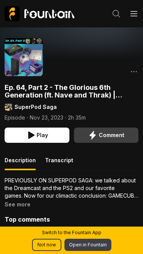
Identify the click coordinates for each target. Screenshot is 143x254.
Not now (46, 245)
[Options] (133, 71)
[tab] (20, 163)
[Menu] (133, 13)
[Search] (116, 14)
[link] (39, 13)
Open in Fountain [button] (88, 245)
